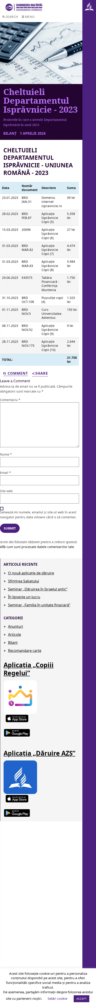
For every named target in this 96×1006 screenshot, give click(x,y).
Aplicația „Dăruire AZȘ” (39, 753)
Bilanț (13, 642)
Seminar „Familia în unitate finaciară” (39, 605)
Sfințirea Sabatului (23, 581)
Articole (14, 634)
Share (41, 374)
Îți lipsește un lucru (24, 596)
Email (5, 472)
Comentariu (10, 400)
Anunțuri (15, 626)
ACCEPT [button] (81, 999)
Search (12, 17)
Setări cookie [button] (57, 998)
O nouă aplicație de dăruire (31, 573)
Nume (6, 454)
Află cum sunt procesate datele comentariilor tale (37, 547)
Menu (30, 17)
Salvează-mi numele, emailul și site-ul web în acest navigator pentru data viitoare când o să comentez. (38, 514)
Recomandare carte (24, 650)
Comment (17, 373)
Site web (6, 491)
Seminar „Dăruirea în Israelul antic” (37, 589)
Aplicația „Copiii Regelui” (29, 669)
